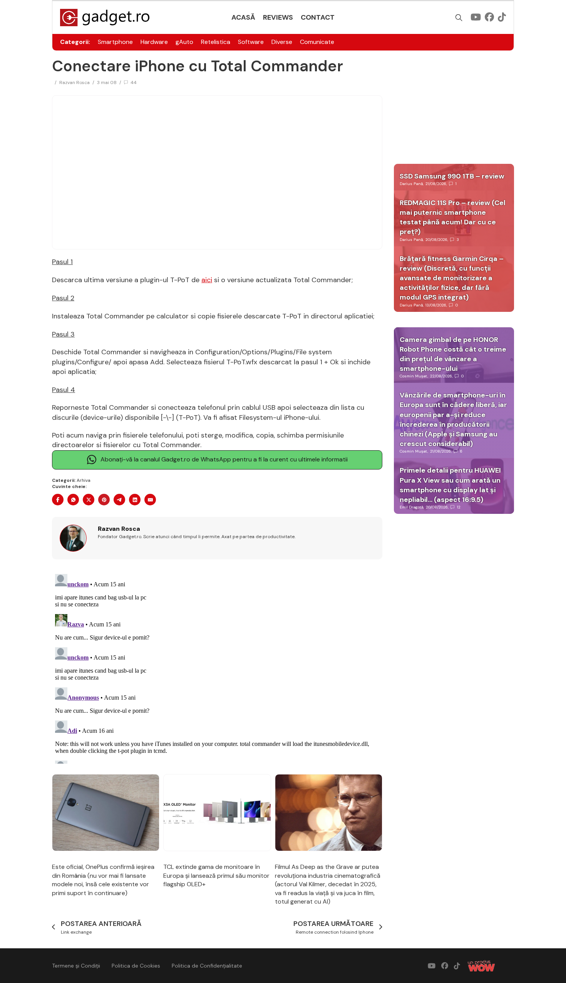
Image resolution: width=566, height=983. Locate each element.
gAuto (184, 42)
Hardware (154, 42)
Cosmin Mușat (413, 376)
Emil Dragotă (411, 507)
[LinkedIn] (135, 499)
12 (459, 507)
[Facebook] (58, 499)
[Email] (150, 499)
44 (134, 82)
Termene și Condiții (76, 965)
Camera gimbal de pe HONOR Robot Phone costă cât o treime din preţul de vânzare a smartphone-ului (453, 354)
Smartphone (115, 42)
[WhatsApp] (73, 499)
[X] (88, 499)
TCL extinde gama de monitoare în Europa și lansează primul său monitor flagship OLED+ (216, 875)
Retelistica (215, 42)
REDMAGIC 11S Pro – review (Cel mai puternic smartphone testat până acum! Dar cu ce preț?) (453, 217)
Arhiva (83, 480)
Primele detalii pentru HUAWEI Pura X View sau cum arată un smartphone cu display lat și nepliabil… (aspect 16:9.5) (450, 485)
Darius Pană (411, 183)
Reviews (278, 17)
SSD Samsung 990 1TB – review (452, 176)
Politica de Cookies (136, 965)
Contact (318, 17)
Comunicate (317, 42)
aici (206, 279)
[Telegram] (119, 499)
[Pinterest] (104, 499)
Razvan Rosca (74, 82)
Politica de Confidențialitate (207, 965)
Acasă (243, 17)
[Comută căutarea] (459, 17)
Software (251, 42)
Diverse (281, 42)
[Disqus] (217, 667)
